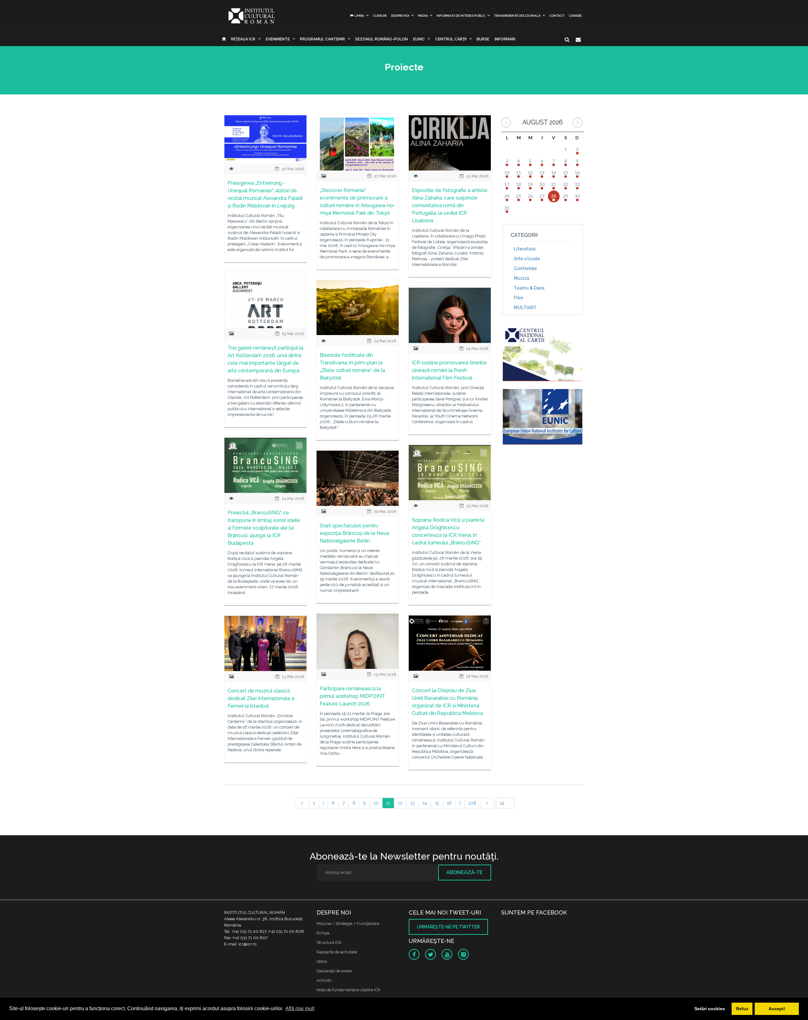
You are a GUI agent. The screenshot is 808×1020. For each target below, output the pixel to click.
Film (518, 297)
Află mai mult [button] (299, 1008)
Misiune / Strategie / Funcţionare (348, 923)
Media (423, 15)
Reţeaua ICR (243, 39)
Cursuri (380, 15)
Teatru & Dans (529, 288)
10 (376, 803)
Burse (483, 39)
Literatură (525, 248)
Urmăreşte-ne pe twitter (448, 926)
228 (472, 803)
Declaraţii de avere (334, 971)
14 (425, 803)
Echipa (323, 933)
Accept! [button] (777, 1008)
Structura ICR (329, 942)
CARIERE (575, 15)
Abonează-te (464, 872)
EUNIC (419, 39)
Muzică (521, 278)
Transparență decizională (517, 15)
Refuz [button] (742, 1008)
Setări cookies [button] (709, 1008)
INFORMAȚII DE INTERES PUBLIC (461, 15)
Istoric (322, 961)
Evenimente (278, 39)
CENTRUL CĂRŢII (450, 39)
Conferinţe (525, 268)
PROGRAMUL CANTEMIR (322, 39)
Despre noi (400, 15)
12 (400, 803)
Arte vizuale (527, 258)
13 (412, 803)
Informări (505, 39)
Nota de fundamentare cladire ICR (348, 989)
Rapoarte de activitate (337, 952)
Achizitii (324, 980)
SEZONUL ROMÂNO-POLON (381, 39)
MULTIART (525, 307)
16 (449, 803)
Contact (556, 15)
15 (437, 803)
